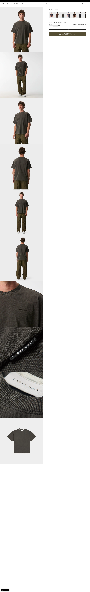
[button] (5, 590)
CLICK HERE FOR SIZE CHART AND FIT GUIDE (79, 24)
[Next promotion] (85, 34)
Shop (3, 3)
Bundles (11, 3)
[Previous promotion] (50, 34)
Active (7, 3)
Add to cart (67, 29)
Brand (22, 3)
